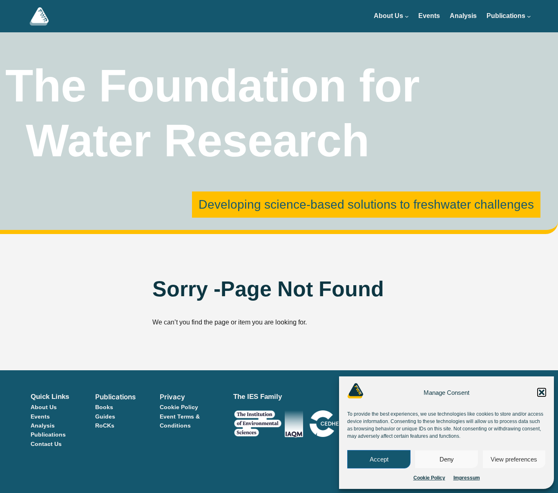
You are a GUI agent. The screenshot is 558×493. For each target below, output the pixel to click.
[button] (542, 392)
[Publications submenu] (529, 16)
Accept (379, 459)
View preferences (514, 459)
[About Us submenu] (407, 16)
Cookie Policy (429, 478)
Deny (447, 459)
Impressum (466, 478)
